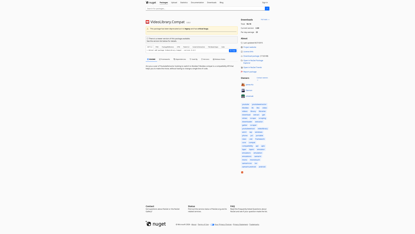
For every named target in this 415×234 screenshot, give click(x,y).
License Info (248, 51)
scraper (253, 125)
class (244, 139)
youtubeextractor (259, 104)
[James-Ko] (243, 85)
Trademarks (254, 224)
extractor (259, 121)
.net (250, 139)
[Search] (267, 9)
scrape (253, 118)
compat (252, 142)
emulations (246, 156)
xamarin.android (249, 167)
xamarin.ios (247, 163)
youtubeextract (248, 128)
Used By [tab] (194, 59)
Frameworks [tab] (165, 59)
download (246, 115)
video (264, 108)
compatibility (247, 146)
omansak (249, 96)
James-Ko (249, 84)
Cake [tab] (223, 47)
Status (191, 206)
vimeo (244, 118)
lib (253, 108)
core (244, 142)
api (257, 146)
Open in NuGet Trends (252, 67)
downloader (247, 121)
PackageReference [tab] (168, 47)
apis (263, 146)
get (263, 115)
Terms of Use (203, 224)
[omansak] (243, 96)
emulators (246, 153)
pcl (252, 135)
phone (244, 135)
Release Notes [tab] (219, 59)
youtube (245, 104)
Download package (251, 56)
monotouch (255, 160)
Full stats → (265, 19)
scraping (262, 118)
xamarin (257, 156)
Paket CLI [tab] (186, 47)
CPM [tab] (178, 47)
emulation (258, 153)
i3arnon (249, 90)
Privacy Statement (240, 224)
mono (244, 160)
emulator (261, 149)
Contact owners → (262, 79)
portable (259, 135)
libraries (262, 111)
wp (251, 132)
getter (244, 125)
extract (256, 115)
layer (244, 149)
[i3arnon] (243, 90)
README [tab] (152, 59)
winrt (244, 132)
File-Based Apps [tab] (213, 47)
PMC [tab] (157, 47)
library (253, 111)
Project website (249, 47)
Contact (150, 206)
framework (260, 139)
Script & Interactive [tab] (199, 47)
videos (244, 111)
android (262, 167)
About (193, 224)
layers (251, 149)
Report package (249, 72)
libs (258, 108)
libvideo (245, 108)
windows (258, 132)
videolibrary (263, 128)
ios (256, 163)
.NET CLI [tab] (149, 47)
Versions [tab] (206, 59)
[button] (192, 29)
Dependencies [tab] (180, 59)
